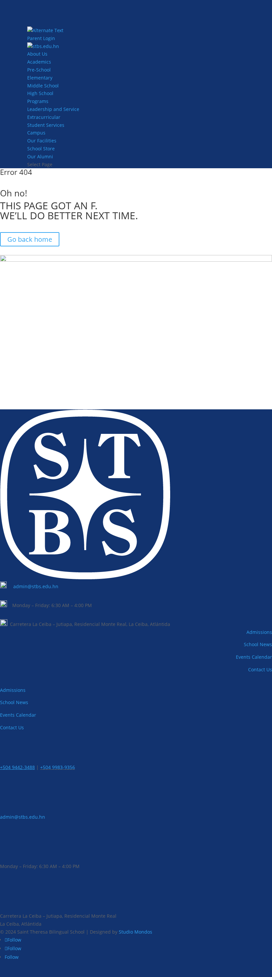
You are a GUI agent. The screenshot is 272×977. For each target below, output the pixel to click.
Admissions (259, 632)
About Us (37, 54)
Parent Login (41, 38)
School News (258, 644)
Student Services (45, 125)
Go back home (29, 239)
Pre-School (39, 70)
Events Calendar (254, 657)
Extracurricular (43, 117)
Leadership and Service (53, 109)
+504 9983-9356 (57, 767)
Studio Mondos (135, 932)
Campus (36, 132)
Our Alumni (40, 156)
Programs (37, 101)
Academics (39, 62)
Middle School (43, 85)
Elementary (39, 78)
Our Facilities (41, 140)
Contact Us (260, 669)
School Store (41, 148)
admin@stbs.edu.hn (35, 586)
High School (40, 93)
